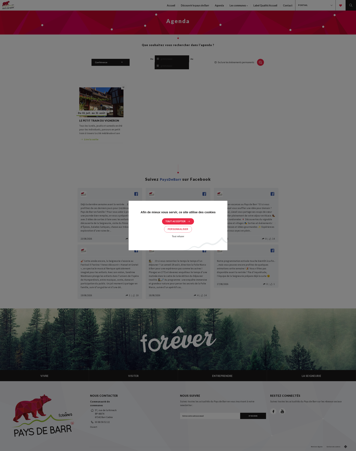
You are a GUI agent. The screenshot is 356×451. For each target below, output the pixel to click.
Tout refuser (178, 236)
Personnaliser (178, 229)
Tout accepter (175, 221)
